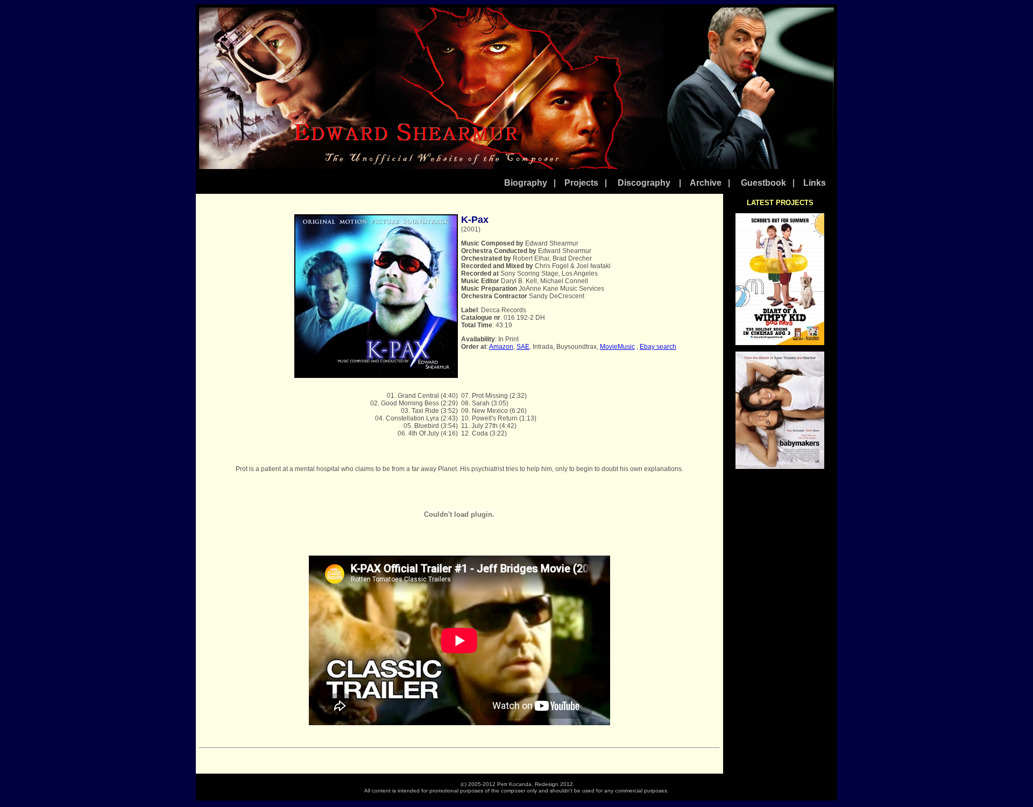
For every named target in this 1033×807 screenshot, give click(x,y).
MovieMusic (617, 346)
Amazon (501, 346)
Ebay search (658, 346)
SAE (522, 346)
